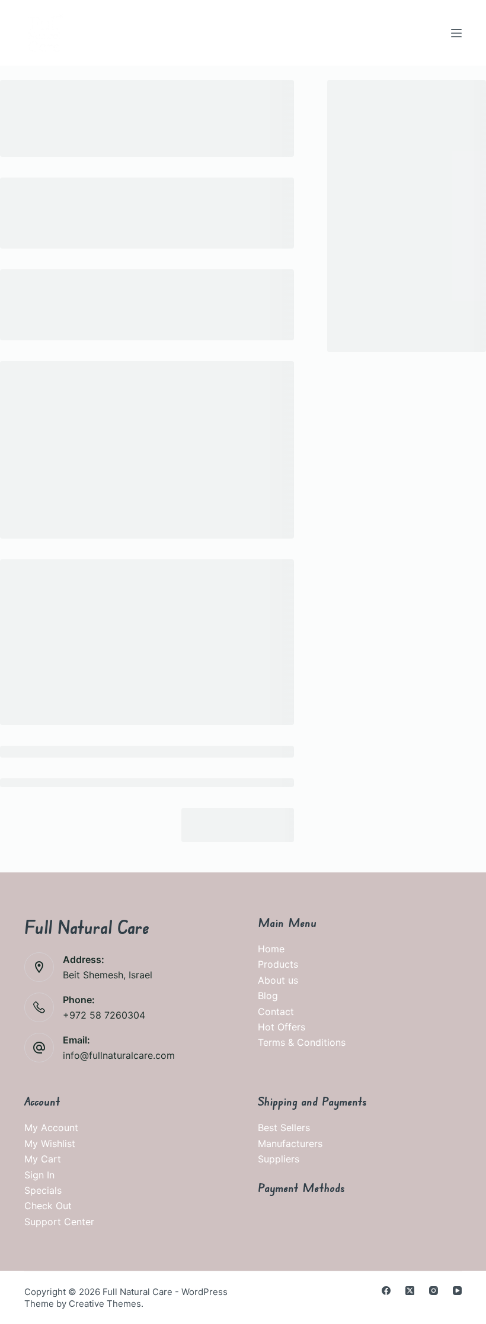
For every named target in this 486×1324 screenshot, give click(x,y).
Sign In (39, 1175)
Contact (276, 1011)
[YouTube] (457, 1290)
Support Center (59, 1222)
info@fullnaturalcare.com (119, 1055)
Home (271, 949)
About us (278, 980)
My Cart (42, 1159)
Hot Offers (281, 1027)
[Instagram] (433, 1290)
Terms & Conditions (302, 1042)
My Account (51, 1127)
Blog (268, 995)
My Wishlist (49, 1143)
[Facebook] (386, 1290)
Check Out (48, 1206)
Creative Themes (105, 1303)
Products (278, 964)
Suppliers (278, 1159)
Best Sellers (284, 1127)
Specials (43, 1190)
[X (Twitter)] (409, 1290)
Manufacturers (290, 1143)
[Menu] (456, 33)
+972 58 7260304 (104, 1015)
